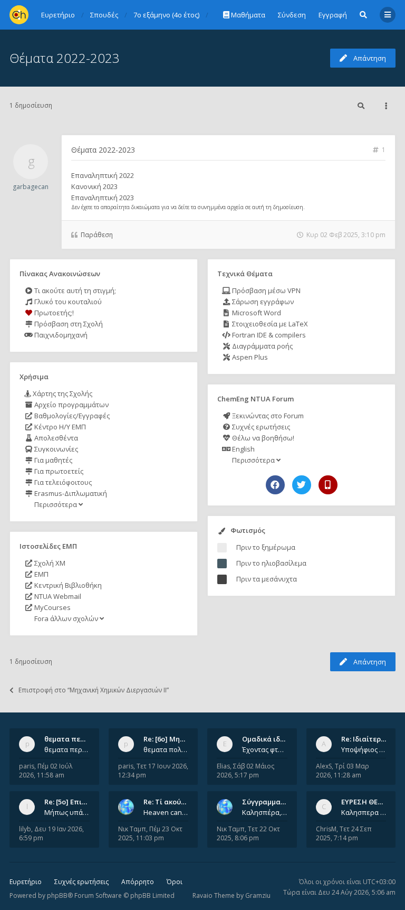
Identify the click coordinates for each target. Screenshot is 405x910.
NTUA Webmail (57, 596)
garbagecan (31, 186)
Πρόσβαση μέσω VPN (265, 290)
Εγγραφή (333, 15)
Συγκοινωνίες (55, 449)
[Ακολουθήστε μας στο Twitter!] (301, 484)
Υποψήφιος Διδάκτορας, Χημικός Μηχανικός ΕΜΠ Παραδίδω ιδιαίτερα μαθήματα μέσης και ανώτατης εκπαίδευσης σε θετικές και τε (364, 749)
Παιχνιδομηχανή (60, 335)
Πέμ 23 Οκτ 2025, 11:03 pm (150, 833)
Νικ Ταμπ (132, 828)
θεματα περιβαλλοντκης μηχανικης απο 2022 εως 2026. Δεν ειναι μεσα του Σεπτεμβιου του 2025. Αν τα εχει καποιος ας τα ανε (67, 749)
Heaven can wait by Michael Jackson (166, 812)
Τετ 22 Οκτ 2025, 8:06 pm (248, 833)
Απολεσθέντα (55, 438)
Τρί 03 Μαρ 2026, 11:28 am (342, 771)
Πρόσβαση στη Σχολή (68, 324)
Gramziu (258, 895)
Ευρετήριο (25, 881)
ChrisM (326, 828)
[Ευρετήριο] (18, 14)
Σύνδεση (292, 15)
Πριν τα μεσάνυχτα (266, 579)
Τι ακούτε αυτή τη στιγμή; (74, 290)
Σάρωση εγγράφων (262, 301)
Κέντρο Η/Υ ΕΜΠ (59, 426)
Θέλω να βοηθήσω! (262, 438)
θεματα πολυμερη (166, 749)
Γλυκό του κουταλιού (67, 301)
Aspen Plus (249, 357)
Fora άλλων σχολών (66, 618)
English (242, 449)
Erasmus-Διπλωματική (70, 493)
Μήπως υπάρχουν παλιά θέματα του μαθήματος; (67, 812)
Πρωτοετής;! (53, 312)
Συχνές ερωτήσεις (260, 426)
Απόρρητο (137, 881)
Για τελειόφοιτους (62, 482)
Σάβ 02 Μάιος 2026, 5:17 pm (245, 771)
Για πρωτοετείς (58, 471)
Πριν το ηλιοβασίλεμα (271, 563)
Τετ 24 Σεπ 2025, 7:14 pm (344, 833)
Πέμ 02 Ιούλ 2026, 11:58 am (45, 771)
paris (26, 766)
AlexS (324, 766)
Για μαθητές (52, 460)
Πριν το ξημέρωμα (265, 547)
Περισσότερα (56, 504)
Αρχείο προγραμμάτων (71, 404)
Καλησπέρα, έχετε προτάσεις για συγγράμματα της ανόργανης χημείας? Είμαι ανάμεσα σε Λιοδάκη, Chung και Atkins (264, 812)
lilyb (25, 828)
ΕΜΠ (41, 574)
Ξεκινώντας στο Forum (267, 415)
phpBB (57, 895)
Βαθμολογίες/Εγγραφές (71, 415)
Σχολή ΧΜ (49, 563)
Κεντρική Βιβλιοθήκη (67, 585)
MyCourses (52, 607)
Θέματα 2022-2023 (64, 58)
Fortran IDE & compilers (268, 335)
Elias (223, 766)
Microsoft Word (255, 312)
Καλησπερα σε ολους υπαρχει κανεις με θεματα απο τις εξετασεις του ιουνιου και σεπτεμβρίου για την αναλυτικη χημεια (364, 812)
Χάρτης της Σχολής (61, 393)
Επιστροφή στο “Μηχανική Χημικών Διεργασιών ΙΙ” (93, 690)
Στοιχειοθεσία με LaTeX (269, 324)
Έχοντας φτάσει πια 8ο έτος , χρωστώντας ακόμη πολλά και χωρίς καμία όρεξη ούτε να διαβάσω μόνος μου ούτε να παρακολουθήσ (264, 749)
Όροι (174, 881)
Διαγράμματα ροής (261, 346)
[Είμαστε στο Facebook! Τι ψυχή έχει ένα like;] (275, 484)
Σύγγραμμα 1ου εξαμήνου (285, 801)
